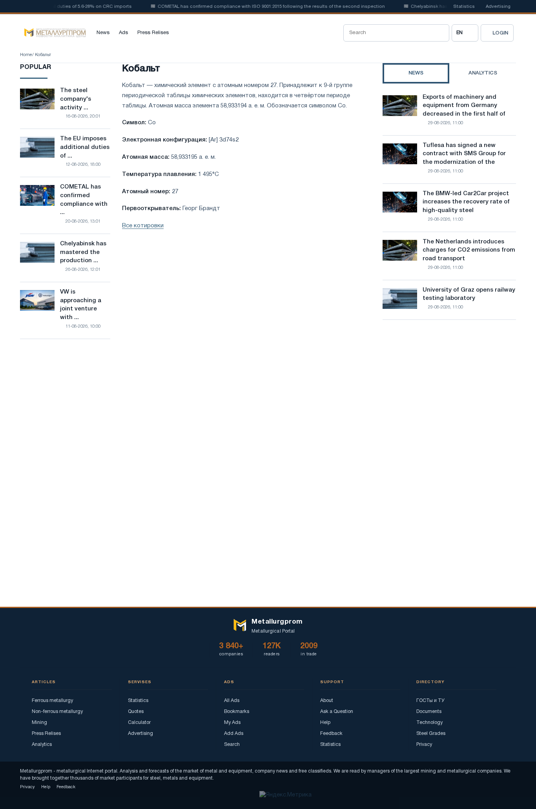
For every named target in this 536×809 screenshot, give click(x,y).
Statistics (464, 7)
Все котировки (143, 226)
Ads (123, 33)
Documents (428, 711)
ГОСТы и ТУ (430, 700)
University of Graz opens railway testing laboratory (469, 294)
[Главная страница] (53, 33)
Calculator (139, 722)
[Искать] (440, 33)
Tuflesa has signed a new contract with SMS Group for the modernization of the (464, 154)
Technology (429, 722)
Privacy (424, 744)
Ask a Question (336, 711)
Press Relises (153, 33)
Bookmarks (236, 711)
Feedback (331, 733)
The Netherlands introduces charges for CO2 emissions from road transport (469, 250)
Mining (39, 722)
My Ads (232, 722)
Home (26, 55)
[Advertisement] (449, 394)
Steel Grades (430, 733)
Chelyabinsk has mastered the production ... (83, 252)
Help (325, 722)
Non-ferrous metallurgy (57, 711)
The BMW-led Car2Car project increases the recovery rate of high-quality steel (466, 202)
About (326, 700)
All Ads (231, 700)
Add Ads (233, 733)
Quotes (136, 711)
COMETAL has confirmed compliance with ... (84, 199)
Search (232, 744)
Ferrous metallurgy (52, 700)
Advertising (498, 7)
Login (500, 33)
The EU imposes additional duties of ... (84, 147)
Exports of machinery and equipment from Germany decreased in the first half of (464, 105)
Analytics (42, 744)
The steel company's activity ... (75, 99)
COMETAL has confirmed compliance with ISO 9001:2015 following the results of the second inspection (262, 7)
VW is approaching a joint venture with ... (80, 304)
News (103, 33)
